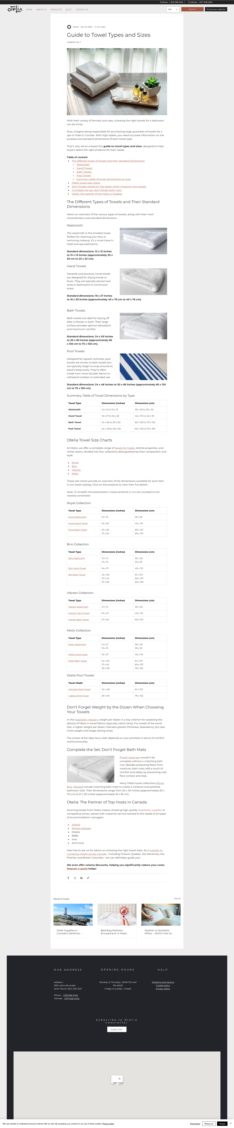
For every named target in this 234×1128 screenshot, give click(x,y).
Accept (222, 1123)
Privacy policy (108, 1123)
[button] (168, 489)
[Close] (230, 1123)
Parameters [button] (195, 1123)
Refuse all (209, 1123)
